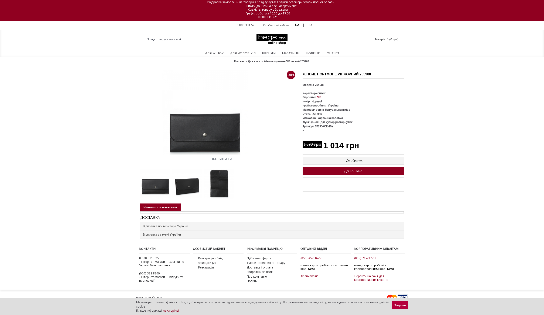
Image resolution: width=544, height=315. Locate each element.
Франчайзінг (309, 276)
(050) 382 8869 (149, 273)
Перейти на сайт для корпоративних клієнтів (371, 278)
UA (297, 25)
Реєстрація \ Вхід (210, 258)
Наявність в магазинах (160, 207)
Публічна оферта (259, 258)
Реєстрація (206, 267)
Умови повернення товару (266, 263)
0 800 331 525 (268, 17)
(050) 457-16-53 (311, 258)
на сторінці (171, 310)
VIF (319, 97)
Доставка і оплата (260, 267)
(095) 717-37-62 (365, 258)
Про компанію (257, 276)
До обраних (354, 160)
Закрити (400, 305)
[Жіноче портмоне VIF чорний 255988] (219, 112)
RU (310, 25)
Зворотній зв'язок (260, 272)
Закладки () (207, 263)
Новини (252, 281)
